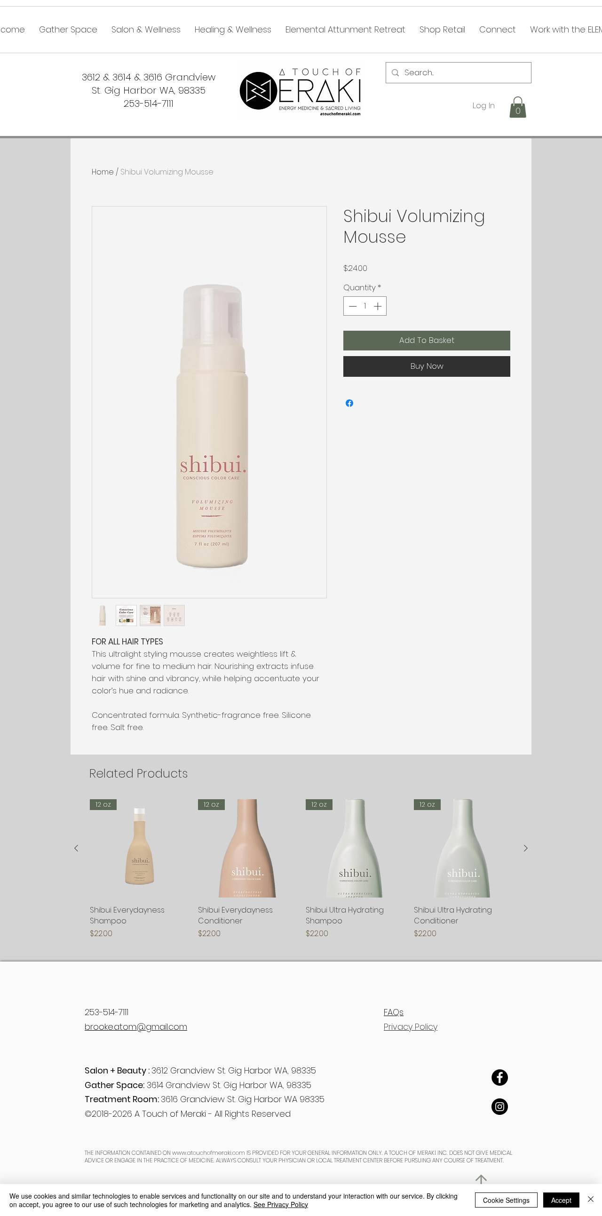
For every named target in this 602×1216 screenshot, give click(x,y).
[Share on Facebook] (349, 403)
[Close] (590, 1200)
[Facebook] (499, 1077)
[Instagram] (499, 1106)
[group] (301, 869)
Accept (561, 1200)
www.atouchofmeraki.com (208, 1153)
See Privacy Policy (280, 1204)
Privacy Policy (410, 1027)
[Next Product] (525, 848)
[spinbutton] (365, 306)
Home (103, 172)
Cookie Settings (506, 1200)
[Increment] (379, 306)
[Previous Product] (76, 848)
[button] (518, 107)
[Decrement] (352, 306)
